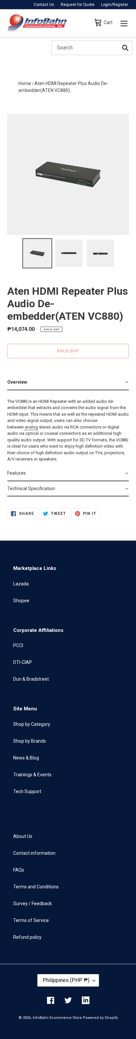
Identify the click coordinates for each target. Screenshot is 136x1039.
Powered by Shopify (100, 1018)
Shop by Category (31, 724)
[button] (68, 382)
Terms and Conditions (36, 886)
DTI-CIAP (22, 662)
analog (31, 427)
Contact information (34, 853)
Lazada (21, 583)
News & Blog (26, 757)
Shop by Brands (29, 741)
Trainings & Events (32, 774)
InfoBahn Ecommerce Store (57, 1018)
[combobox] (91, 48)
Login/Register (114, 4)
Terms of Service (31, 920)
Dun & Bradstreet (31, 679)
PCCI (18, 645)
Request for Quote (77, 4)
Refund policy (27, 937)
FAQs (18, 870)
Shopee (21, 600)
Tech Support (27, 791)
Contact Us (44, 4)
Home (24, 83)
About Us (22, 836)
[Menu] (124, 22)
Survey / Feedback (32, 903)
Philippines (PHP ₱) (66, 980)
